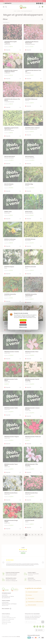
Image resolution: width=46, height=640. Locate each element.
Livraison (34, 574)
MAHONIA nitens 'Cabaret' (33, 124)
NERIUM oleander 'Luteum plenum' (33, 404)
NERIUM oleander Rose (33, 488)
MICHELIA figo (33, 180)
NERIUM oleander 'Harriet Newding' (33, 375)
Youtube (42, 3)
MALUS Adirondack (12, 152)
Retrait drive (12, 579)
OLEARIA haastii (33, 516)
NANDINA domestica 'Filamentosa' (33, 290)
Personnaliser (23, 324)
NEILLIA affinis (12, 319)
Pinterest (40, 3)
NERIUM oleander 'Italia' (12, 404)
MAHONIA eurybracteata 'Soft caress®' (12, 124)
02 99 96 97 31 (8, 3)
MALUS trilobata (12, 180)
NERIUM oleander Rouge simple (12, 516)
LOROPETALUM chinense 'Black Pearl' (33, 38)
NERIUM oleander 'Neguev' (12, 432)
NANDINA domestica (12, 290)
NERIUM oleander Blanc (12, 488)
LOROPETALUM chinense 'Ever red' (33, 66)
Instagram (38, 3)
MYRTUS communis (33, 262)
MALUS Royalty (33, 152)
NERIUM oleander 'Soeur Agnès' (12, 460)
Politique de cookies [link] (23, 327)
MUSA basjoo (33, 207)
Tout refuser (22, 322)
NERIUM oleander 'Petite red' (33, 432)
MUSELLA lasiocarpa (12, 235)
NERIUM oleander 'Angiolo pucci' (33, 319)
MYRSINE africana (33, 235)
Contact (34, 579)
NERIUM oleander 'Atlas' (33, 347)
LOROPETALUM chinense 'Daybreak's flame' (12, 66)
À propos (12, 574)
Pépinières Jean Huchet (23, 7)
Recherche (6, 7)
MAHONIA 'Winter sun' (33, 95)
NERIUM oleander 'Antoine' (12, 347)
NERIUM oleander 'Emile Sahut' (12, 375)
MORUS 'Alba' (12, 207)
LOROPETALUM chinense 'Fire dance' (12, 95)
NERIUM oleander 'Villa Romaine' (33, 460)
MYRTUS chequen (12, 262)
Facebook (37, 3)
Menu (3, 7)
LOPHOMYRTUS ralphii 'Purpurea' (12, 38)
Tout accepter (23, 320)
